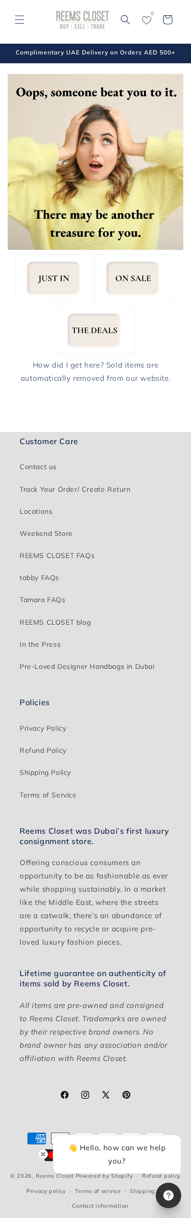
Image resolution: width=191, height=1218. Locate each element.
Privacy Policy (43, 728)
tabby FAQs (39, 577)
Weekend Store (46, 533)
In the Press (40, 644)
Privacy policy (46, 1191)
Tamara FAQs (43, 599)
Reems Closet (55, 1175)
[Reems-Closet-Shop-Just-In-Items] (55, 299)
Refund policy (161, 1175)
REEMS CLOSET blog (55, 622)
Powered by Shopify (104, 1175)
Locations (36, 511)
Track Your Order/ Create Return (75, 489)
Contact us (38, 466)
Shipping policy (152, 1191)
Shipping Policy (45, 772)
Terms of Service (48, 795)
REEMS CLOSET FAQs (57, 555)
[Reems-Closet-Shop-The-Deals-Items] (95, 351)
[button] (19, 19)
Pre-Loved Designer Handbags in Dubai (87, 666)
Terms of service (97, 1191)
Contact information (100, 1205)
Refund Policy (43, 750)
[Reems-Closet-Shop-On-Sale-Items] (134, 299)
